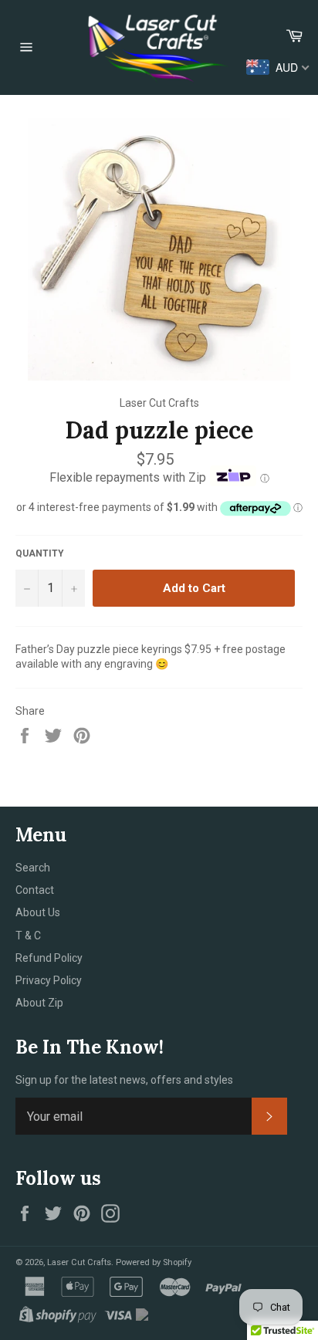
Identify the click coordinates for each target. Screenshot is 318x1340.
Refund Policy (49, 958)
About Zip (39, 1003)
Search (32, 867)
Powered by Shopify (153, 1262)
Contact (34, 890)
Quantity (39, 553)
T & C (28, 935)
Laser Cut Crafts (79, 1262)
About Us (37, 912)
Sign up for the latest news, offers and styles (124, 1080)
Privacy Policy (48, 980)
